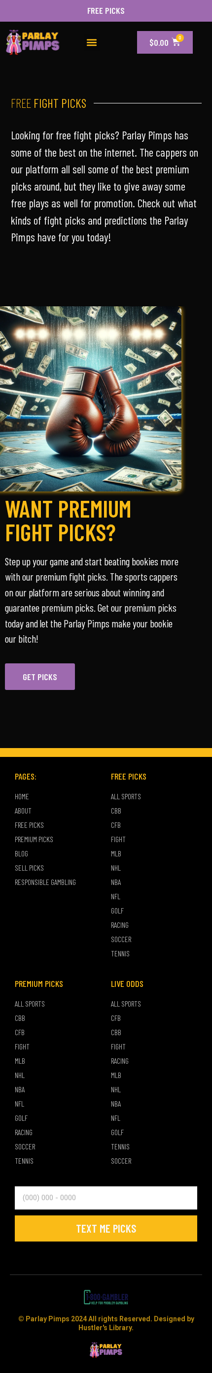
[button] (92, 42)
